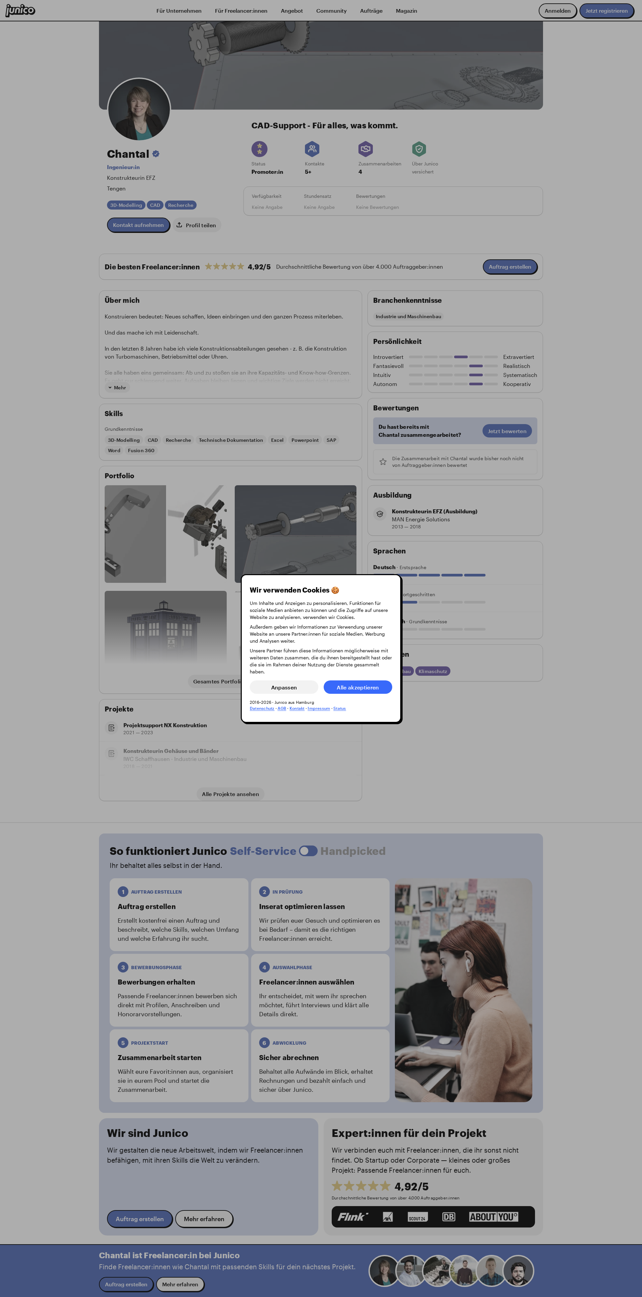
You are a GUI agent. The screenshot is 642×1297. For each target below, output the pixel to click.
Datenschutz (262, 708)
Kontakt (297, 708)
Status (339, 708)
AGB (282, 708)
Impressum (319, 708)
